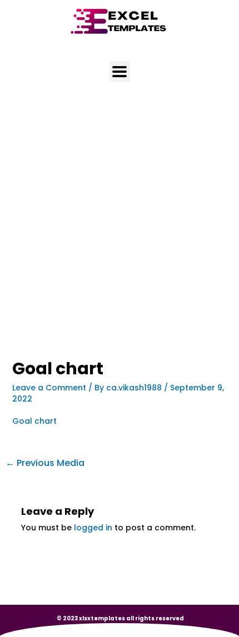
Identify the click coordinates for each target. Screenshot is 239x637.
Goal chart (34, 421)
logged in (93, 527)
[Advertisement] (119, 235)
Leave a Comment (49, 387)
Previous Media (45, 463)
